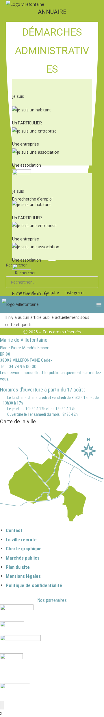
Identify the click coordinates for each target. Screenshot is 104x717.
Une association (26, 165)
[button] (52, 86)
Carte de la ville (18, 421)
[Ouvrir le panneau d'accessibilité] (2, 705)
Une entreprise (25, 144)
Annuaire (52, 11)
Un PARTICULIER (27, 123)
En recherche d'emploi (32, 199)
